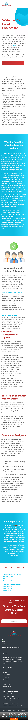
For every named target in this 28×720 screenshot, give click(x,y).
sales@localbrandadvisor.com (11, 647)
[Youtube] (8, 667)
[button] (25, 3)
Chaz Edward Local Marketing (16, 716)
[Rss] (5, 667)
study (14, 45)
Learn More (14, 718)
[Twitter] (3, 667)
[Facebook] (10, 667)
